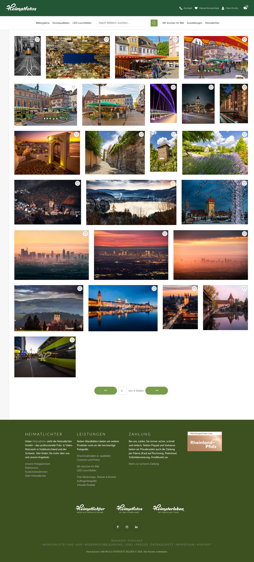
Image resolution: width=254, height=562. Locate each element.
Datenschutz (161, 544)
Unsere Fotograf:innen (37, 463)
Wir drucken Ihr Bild (88, 466)
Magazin (118, 540)
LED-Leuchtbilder (86, 470)
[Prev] (105, 391)
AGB (79, 544)
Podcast (135, 540)
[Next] (156, 391)
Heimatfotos (39, 441)
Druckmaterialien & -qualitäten (94, 455)
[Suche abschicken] (154, 23)
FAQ (70, 544)
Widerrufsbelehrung (104, 544)
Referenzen (31, 467)
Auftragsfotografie (87, 480)
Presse (142, 544)
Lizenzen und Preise (88, 459)
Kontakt (204, 544)
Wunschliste (54, 544)
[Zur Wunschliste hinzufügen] (37, 39)
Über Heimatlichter (35, 475)
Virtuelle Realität (86, 484)
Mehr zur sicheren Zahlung (144, 463)
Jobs (129, 544)
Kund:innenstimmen (36, 471)
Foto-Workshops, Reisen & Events (96, 476)
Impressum (185, 544)
